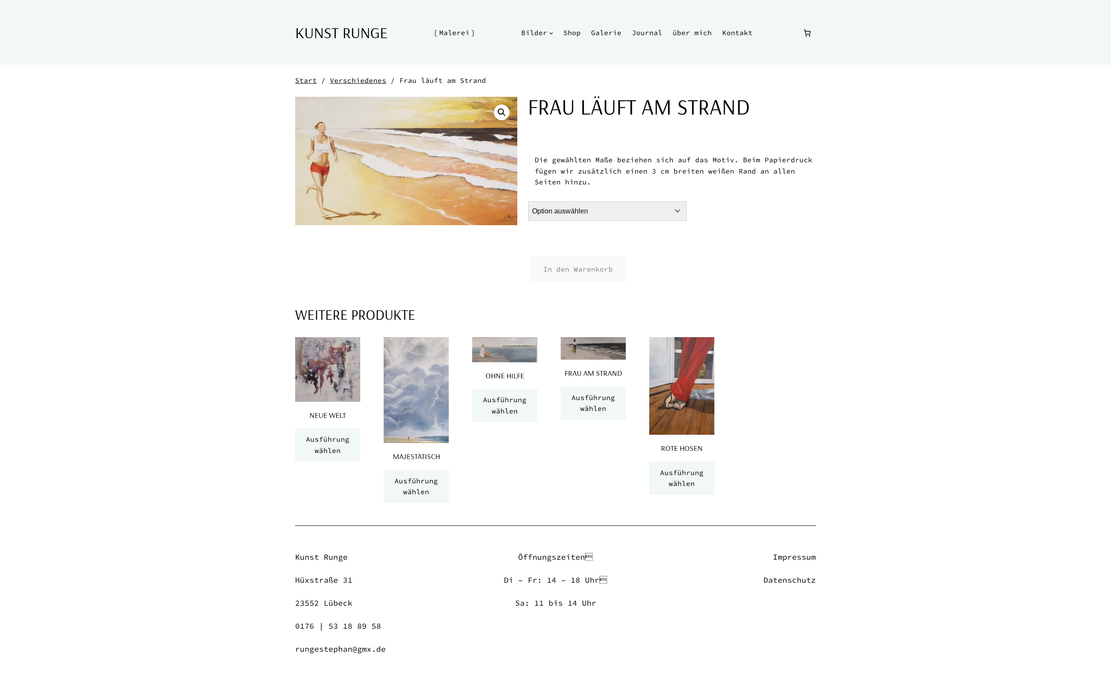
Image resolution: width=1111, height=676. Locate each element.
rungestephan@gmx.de (340, 649)
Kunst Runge (341, 32)
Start (306, 80)
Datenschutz (789, 580)
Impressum (794, 557)
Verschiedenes (358, 80)
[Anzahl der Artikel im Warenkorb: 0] (807, 33)
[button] (501, 112)
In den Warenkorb (578, 269)
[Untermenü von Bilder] (551, 33)
